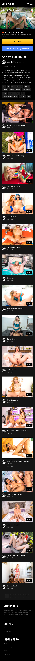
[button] (28, 3)
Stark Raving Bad (13, 400)
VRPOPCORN (8, 4)
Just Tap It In (11, 369)
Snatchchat (11, 278)
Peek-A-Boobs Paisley (15, 308)
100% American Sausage (16, 156)
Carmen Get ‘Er (12, 586)
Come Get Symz (12, 339)
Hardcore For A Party (14, 247)
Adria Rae (12, 67)
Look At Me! (11, 217)
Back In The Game (13, 525)
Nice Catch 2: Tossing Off (16, 494)
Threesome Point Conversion (17, 431)
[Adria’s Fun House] (17, 18)
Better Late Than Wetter (16, 555)
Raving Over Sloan (13, 186)
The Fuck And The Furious (16, 125)
